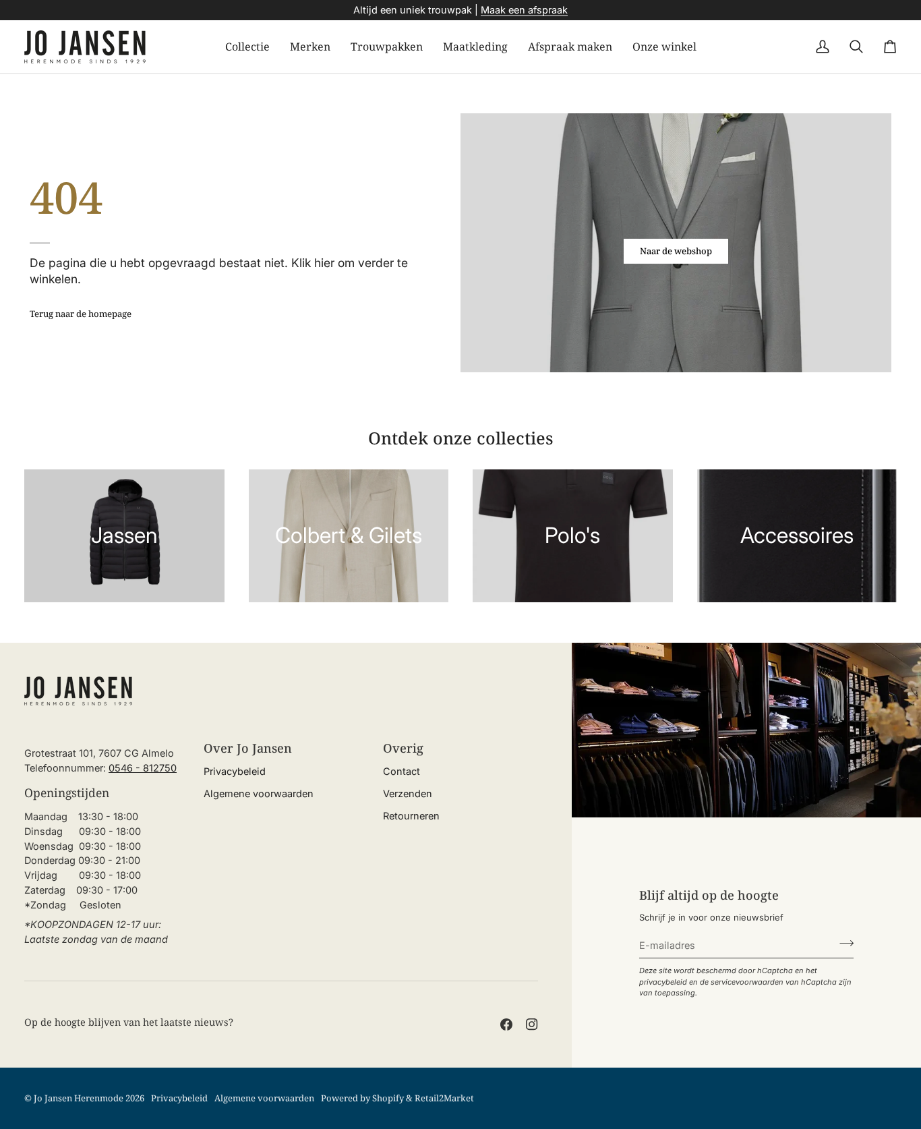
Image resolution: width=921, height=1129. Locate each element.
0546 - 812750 (143, 768)
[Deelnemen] (842, 943)
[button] (247, 47)
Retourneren (411, 815)
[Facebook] (506, 1024)
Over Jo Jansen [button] (248, 748)
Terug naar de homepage (80, 314)
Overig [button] (403, 748)
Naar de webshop (676, 251)
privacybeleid (663, 982)
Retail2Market (444, 1098)
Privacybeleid (235, 771)
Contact (401, 771)
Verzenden (407, 793)
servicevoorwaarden (747, 982)
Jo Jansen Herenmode (78, 1098)
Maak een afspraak (524, 10)
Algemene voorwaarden (259, 793)
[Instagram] (532, 1024)
